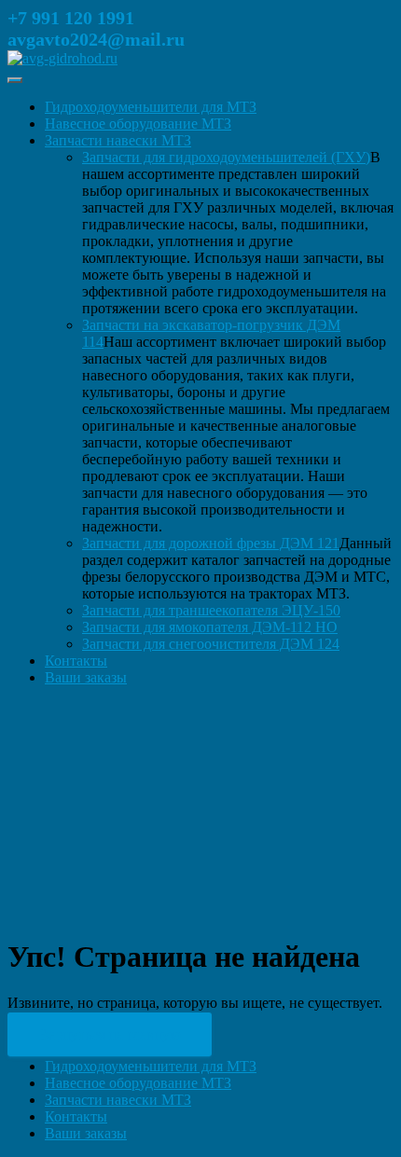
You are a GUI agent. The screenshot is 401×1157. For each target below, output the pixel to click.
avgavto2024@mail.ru (96, 39)
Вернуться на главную (109, 1034)
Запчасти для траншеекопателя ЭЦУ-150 (211, 610)
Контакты (76, 660)
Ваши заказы (86, 677)
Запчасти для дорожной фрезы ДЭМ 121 (210, 543)
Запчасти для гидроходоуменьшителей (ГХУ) (226, 157)
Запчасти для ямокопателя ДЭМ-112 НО (210, 627)
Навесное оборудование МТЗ (138, 123)
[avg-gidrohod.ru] (62, 58)
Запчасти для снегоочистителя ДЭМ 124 (210, 644)
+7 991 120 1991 (70, 17)
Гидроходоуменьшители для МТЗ (150, 107)
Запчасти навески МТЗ (118, 140)
